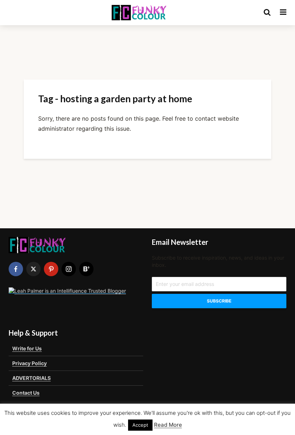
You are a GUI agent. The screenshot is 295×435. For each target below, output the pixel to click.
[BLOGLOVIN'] (86, 269)
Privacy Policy (29, 363)
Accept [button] (140, 425)
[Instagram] (69, 269)
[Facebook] (16, 269)
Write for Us (27, 348)
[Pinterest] (51, 269)
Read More (168, 424)
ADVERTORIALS (31, 378)
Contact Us (26, 393)
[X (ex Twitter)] (33, 269)
